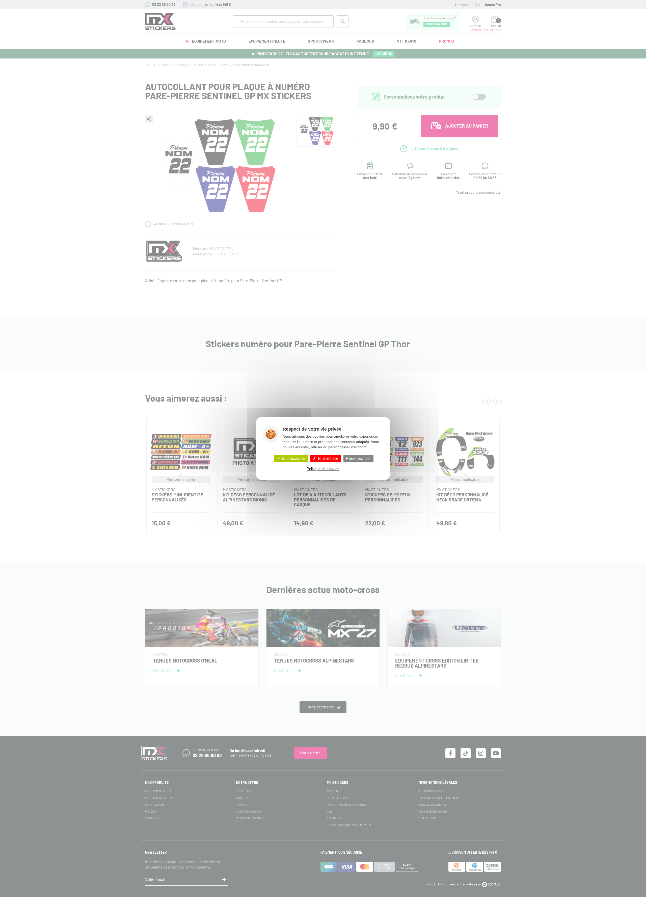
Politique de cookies (323, 469)
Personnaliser (358, 458)
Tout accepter (292, 458)
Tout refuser (327, 458)
